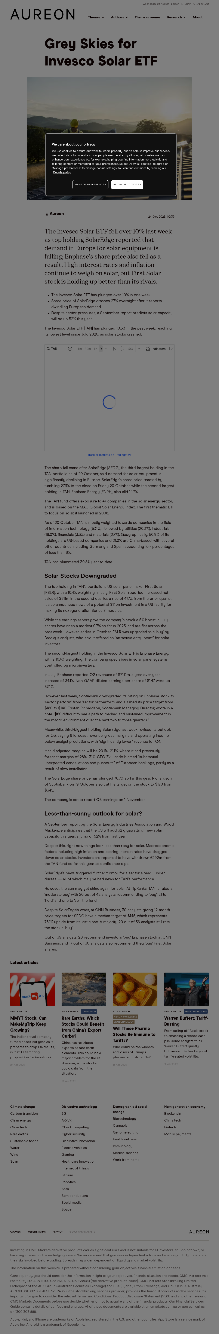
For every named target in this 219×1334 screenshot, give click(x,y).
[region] (111, 164)
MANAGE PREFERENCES (90, 184)
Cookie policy (62, 172)
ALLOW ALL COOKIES (127, 184)
